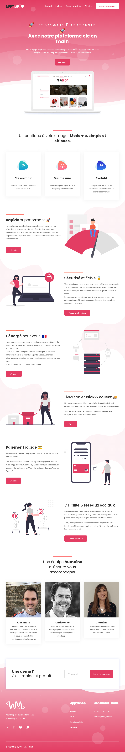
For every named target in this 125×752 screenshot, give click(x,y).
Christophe (62, 622)
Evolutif (101, 178)
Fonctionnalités (73, 6)
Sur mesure (62, 178)
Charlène (101, 622)
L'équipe (88, 6)
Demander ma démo (107, 6)
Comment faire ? (76, 538)
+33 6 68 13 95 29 (101, 711)
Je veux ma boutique (77, 313)
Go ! (70, 424)
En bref (58, 6)
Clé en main (23, 178)
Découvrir (62, 62)
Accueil (48, 6)
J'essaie (13, 250)
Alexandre (23, 622)
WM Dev (23, 747)
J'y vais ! (13, 374)
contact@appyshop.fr (103, 716)
